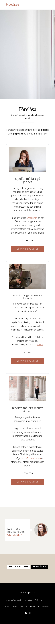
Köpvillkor (35, 606)
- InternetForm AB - (13, 600)
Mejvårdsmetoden (31, 458)
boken (40, 344)
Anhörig (38, 600)
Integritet (24, 606)
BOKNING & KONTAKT (27, 249)
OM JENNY (14, 534)
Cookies (46, 606)
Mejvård (28, 600)
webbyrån (32, 217)
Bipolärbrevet (11, 606)
